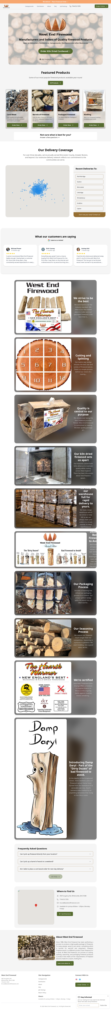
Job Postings (63, 6)
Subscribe (103, 1005)
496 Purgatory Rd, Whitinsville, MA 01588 (56, 59)
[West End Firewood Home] (6, 6)
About (49, 6)
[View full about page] (36, 951)
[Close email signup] (108, 996)
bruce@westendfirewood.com (70, 903)
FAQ (55, 6)
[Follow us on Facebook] (80, 979)
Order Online (100, 6)
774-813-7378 (64, 899)
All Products (54, 83)
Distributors (40, 6)
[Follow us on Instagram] (76, 979)
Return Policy (42, 992)
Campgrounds (29, 6)
